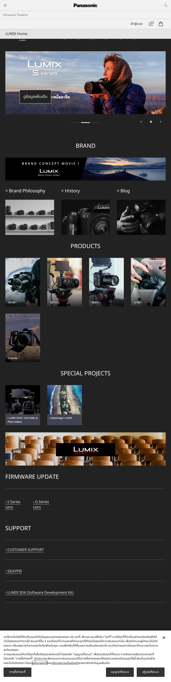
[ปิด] (164, 638)
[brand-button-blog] (141, 202)
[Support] (134, 41)
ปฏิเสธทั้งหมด (150, 672)
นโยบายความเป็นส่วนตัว (65, 663)
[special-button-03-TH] (64, 387)
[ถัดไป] (161, 122)
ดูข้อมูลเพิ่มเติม (35, 97)
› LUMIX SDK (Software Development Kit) (39, 592)
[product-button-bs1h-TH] (64, 260)
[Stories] (106, 41)
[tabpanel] (85, 82)
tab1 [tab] (74, 122)
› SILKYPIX (13, 571)
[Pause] (151, 122)
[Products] (78, 41)
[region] (85, 656)
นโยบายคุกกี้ (40, 663)
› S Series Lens (12, 504)
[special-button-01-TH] (22, 387)
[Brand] (64, 41)
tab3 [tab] (96, 122)
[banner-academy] (85, 435)
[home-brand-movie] (85, 160)
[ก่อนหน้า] (141, 122)
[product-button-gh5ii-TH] (22, 282)
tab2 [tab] (85, 122)
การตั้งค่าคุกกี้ (17, 672)
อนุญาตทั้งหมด (120, 672)
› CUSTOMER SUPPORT (24, 550)
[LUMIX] (22, 41)
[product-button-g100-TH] (148, 282)
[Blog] (120, 41)
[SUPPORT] (85, 489)
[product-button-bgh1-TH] (106, 260)
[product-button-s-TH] (22, 316)
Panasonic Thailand (15, 15)
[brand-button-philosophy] (29, 202)
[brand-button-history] (85, 202)
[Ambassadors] (92, 41)
